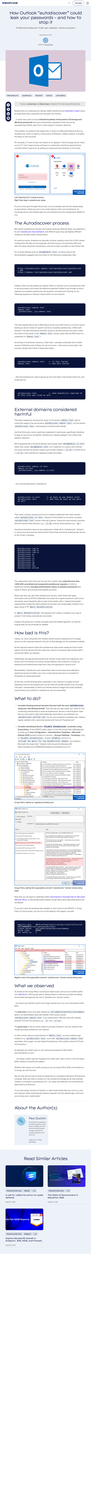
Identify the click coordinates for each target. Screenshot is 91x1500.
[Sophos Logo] (10, 3)
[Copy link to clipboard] (8, 105)
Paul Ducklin (49, 44)
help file (21, 994)
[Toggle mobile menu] (87, 3)
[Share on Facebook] (8, 118)
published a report (72, 111)
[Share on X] (8, 109)
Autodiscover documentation (32, 232)
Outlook (49, 95)
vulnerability (60, 95)
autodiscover (27, 95)
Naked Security (12, 95)
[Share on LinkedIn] (8, 113)
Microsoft (39, 95)
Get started (78, 3)
